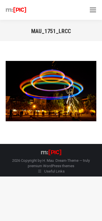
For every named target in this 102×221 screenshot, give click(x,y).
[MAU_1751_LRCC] (51, 91)
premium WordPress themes (51, 166)
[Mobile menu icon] (93, 10)
